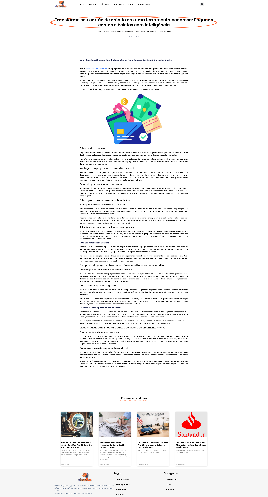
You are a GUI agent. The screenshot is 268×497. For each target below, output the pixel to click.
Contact (120, 494)
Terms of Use (122, 479)
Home (82, 4)
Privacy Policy (123, 484)
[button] (202, 4)
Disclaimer (121, 489)
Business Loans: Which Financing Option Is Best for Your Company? (112, 445)
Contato (93, 4)
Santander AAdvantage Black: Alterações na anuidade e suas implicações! (191, 445)
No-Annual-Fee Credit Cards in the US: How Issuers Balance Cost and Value (153, 445)
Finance (105, 4)
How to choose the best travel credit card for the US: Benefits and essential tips (76, 445)
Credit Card (118, 4)
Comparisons (143, 4)
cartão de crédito (96, 68)
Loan (130, 4)
